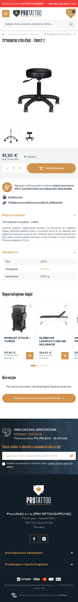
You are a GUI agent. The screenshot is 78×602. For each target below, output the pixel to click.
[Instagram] (44, 539)
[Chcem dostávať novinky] (71, 456)
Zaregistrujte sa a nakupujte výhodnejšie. (47, 188)
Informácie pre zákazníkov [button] (24, 553)
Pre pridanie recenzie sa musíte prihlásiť (37, 398)
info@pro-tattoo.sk (28, 434)
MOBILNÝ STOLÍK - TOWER (17, 339)
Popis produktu (13, 215)
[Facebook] (34, 539)
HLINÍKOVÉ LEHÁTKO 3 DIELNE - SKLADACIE (53, 341)
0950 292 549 (24, 430)
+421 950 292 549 (57, 3)
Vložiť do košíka (54, 168)
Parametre (10, 252)
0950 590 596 (46, 430)
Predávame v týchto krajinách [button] (26, 564)
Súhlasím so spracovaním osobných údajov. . (40, 465)
